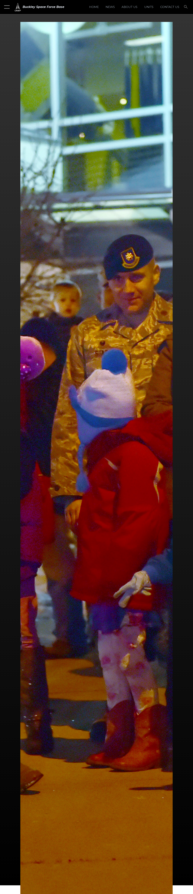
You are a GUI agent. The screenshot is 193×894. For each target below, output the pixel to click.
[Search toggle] (186, 7)
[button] (6, 7)
